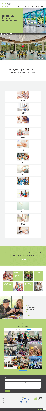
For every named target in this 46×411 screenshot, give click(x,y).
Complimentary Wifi (30, 309)
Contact (42, 6)
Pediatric (28, 6)
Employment (34, 0)
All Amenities (29, 315)
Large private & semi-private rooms (32, 305)
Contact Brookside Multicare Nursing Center (23, 76)
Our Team (31, 0)
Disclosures (3, 400)
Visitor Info (38, 0)
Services (18, 6)
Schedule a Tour (23, 259)
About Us (37, 6)
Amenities (33, 6)
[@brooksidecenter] (16, 329)
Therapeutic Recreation (31, 307)
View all (23, 241)
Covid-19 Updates (41, 0)
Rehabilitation (23, 6)
